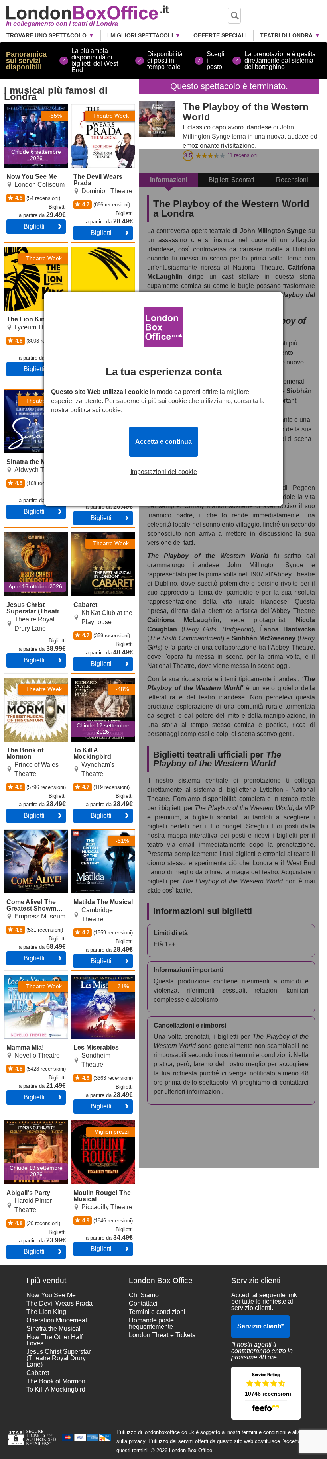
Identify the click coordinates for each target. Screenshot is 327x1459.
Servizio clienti (260, 1326)
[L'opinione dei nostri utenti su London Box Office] (266, 1393)
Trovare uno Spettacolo (46, 35)
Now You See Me (29, 107)
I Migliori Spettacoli (140, 35)
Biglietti (34, 226)
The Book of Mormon (33, 681)
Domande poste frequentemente (151, 1323)
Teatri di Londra (286, 35)
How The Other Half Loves (54, 1340)
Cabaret (82, 535)
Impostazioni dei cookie (163, 472)
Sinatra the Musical (31, 393)
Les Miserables (92, 978)
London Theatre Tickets (162, 1335)
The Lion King (24, 250)
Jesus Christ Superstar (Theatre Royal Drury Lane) (30, 541)
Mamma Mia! (22, 978)
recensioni (242, 155)
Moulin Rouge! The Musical (98, 1126)
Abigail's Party (24, 1123)
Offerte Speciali (220, 35)
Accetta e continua (163, 441)
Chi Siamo (144, 1295)
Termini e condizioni (157, 1311)
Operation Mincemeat (56, 1320)
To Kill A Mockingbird (100, 681)
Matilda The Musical (99, 833)
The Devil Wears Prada (95, 110)
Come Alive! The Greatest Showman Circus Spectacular (31, 839)
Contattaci (143, 1303)
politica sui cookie (95, 410)
